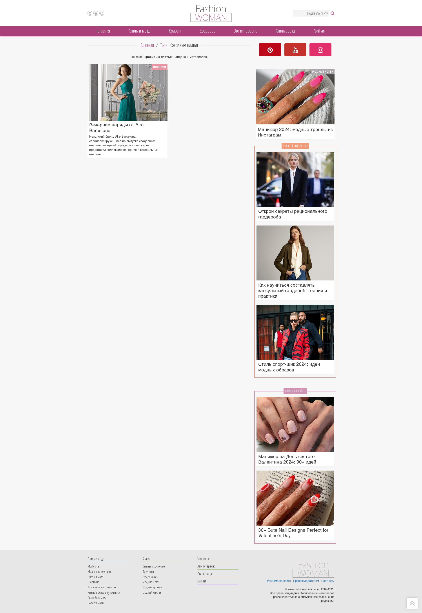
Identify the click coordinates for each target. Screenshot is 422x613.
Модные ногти (322, 71)
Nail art (319, 30)
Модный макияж (151, 592)
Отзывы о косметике (154, 566)
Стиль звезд (285, 30)
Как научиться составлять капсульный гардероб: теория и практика (292, 290)
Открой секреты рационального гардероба (292, 213)
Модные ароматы (152, 587)
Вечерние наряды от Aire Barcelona (116, 127)
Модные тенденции (99, 571)
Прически (148, 571)
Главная (103, 30)
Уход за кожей (150, 577)
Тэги (163, 45)
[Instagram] (101, 13)
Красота (175, 30)
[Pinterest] (89, 13)
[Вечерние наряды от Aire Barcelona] (127, 92)
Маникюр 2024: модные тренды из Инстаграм (295, 131)
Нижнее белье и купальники (104, 592)
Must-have (93, 566)
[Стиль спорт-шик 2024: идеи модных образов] (295, 332)
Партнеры (327, 581)
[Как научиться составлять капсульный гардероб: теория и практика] (295, 253)
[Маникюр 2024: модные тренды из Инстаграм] (295, 97)
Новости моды (96, 603)
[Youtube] (95, 13)
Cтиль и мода (139, 30)
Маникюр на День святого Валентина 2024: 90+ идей (287, 458)
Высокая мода (95, 577)
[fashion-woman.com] (211, 20)
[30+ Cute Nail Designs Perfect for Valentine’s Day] (295, 498)
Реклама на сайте (279, 581)
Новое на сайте (295, 391)
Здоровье (207, 30)
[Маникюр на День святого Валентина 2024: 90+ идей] (295, 425)
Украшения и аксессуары (102, 587)
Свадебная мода (97, 597)
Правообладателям (306, 581)
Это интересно (245, 30)
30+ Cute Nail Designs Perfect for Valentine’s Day (293, 532)
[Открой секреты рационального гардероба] (295, 179)
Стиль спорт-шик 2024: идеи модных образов (289, 366)
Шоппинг (159, 67)
